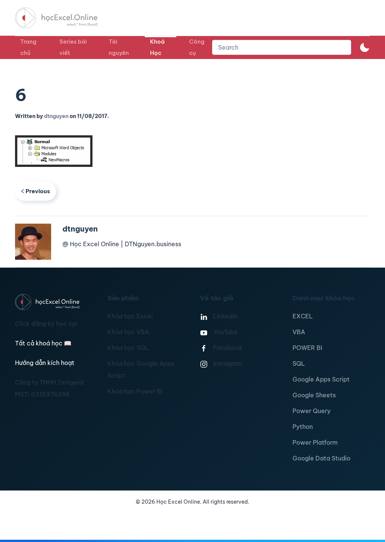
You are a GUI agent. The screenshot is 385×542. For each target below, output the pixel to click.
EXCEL (303, 316)
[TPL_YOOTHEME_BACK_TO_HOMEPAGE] (63, 18)
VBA (299, 332)
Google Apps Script (321, 379)
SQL (299, 363)
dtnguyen (56, 116)
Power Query (311, 411)
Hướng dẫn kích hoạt (44, 362)
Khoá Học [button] (157, 47)
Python (303, 426)
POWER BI (307, 347)
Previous (38, 191)
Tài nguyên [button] (119, 47)
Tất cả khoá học (43, 343)
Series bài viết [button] (73, 47)
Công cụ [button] (197, 47)
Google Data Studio (321, 458)
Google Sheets (314, 395)
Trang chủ (28, 47)
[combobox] (281, 47)
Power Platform (315, 442)
